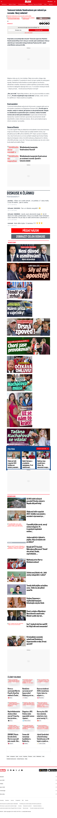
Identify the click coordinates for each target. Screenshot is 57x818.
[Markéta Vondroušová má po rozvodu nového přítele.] (14, 18)
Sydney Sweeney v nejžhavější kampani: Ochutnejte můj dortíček (35, 600)
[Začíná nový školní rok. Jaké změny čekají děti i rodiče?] (16, 576)
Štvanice (30, 756)
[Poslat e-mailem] (49, 23)
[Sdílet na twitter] (42, 23)
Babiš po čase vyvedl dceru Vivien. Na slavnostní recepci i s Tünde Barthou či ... (43, 464)
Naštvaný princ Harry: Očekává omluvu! (35, 560)
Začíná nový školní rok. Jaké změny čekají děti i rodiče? (37, 573)
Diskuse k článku (20, 192)
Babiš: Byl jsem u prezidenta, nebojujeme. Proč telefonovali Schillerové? (27, 464)
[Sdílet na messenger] (44, 23)
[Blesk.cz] (28, 1)
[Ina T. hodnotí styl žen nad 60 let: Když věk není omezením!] (16, 628)
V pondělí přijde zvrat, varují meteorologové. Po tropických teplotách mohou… (37, 528)
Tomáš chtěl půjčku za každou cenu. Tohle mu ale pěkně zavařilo (37, 587)
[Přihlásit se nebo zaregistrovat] (55, 1)
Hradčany (25, 756)
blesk (17, 756)
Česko (8, 756)
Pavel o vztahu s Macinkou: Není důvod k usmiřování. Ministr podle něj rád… (36, 613)
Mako (26, 758)
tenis (43, 756)
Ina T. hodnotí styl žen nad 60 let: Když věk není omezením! (37, 625)
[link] (8, 770)
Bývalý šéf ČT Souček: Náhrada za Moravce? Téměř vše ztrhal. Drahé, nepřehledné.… (37, 550)
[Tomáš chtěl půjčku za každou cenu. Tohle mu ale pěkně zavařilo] (16, 589)
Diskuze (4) (10, 23)
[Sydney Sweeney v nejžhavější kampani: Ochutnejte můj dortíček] (16, 602)
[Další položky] (55, 4)
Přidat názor (31, 230)
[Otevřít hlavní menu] (1, 1)
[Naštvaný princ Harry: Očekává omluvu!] (16, 564)
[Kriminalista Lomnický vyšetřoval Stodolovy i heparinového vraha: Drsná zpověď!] (16, 641)
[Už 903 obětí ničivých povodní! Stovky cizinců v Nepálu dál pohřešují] (16, 503)
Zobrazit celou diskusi (30, 236)
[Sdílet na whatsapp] (47, 23)
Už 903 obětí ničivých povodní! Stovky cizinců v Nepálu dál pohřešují (36, 501)
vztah (34, 756)
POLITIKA (11, 449)
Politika (9, 458)
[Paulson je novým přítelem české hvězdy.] (28, 18)
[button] (43, 770)
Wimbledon (38, 756)
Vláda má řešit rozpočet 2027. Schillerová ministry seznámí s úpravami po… (36, 513)
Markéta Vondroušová (11, 758)
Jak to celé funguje (28, 32)
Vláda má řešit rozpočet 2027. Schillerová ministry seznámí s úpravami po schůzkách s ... (13, 464)
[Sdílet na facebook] (40, 23)
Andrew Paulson (20, 758)
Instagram (12, 756)
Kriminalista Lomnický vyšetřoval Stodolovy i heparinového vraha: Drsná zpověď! (36, 640)
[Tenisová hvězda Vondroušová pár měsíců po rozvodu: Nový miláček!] (18, 15)
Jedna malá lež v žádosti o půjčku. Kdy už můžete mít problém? (36, 539)
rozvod (20, 756)
